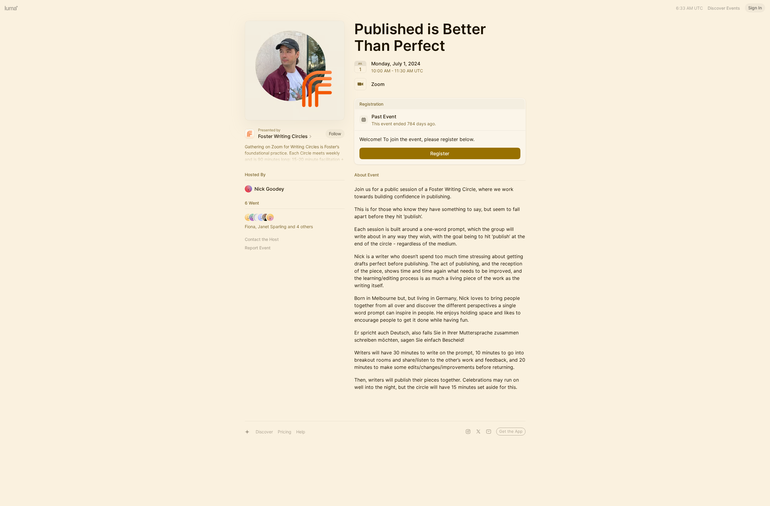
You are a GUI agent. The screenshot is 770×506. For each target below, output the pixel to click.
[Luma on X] (478, 431)
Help (300, 431)
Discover (264, 431)
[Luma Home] (11, 8)
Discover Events (724, 8)
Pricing (284, 431)
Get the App (511, 431)
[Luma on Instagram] (468, 431)
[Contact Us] (488, 431)
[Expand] (295, 159)
